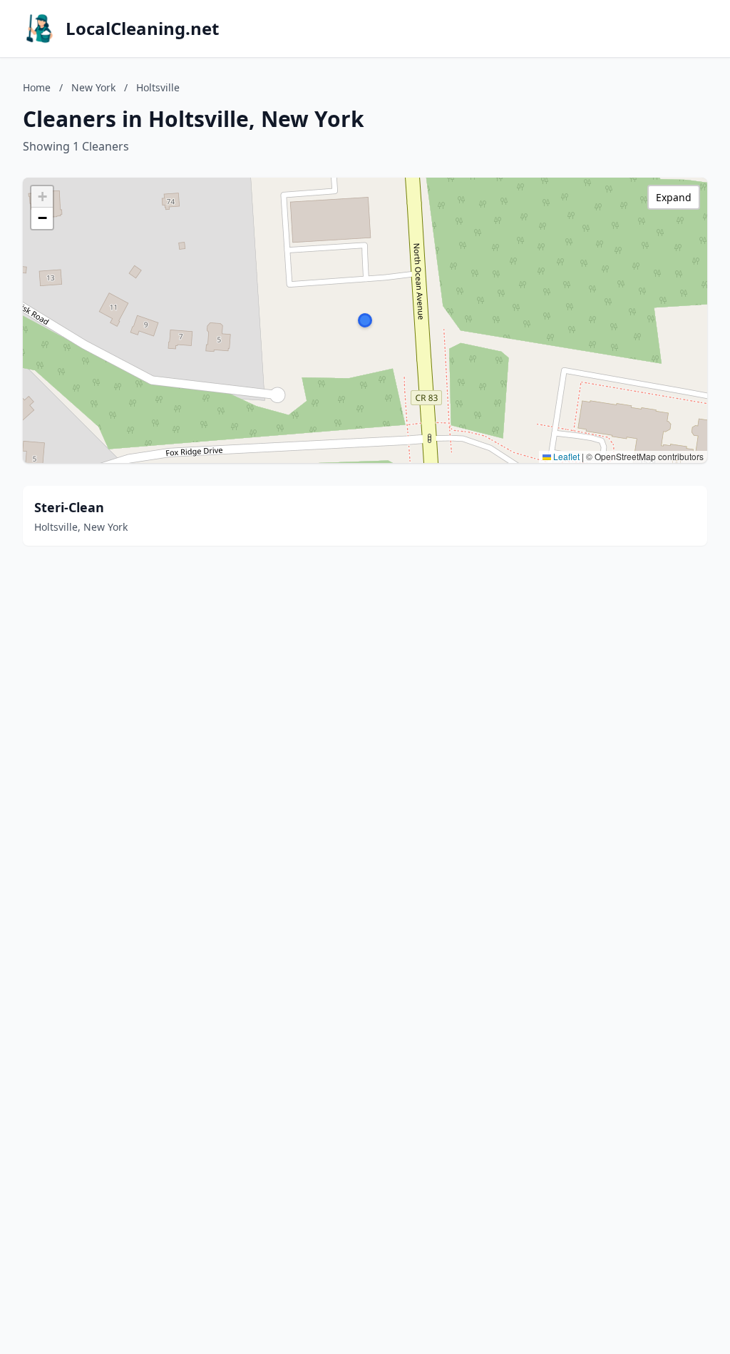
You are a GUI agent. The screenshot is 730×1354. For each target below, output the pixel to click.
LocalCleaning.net (142, 28)
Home (37, 87)
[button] (365, 320)
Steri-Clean (69, 507)
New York (93, 87)
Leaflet (565, 456)
